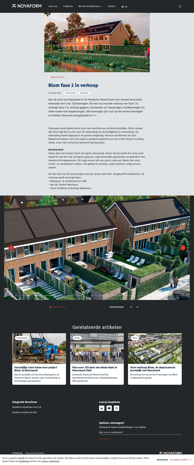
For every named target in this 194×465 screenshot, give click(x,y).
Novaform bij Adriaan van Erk (26, 407)
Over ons (53, 6)
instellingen (24, 461)
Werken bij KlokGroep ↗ (90, 6)
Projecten (68, 6)
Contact (111, 6)
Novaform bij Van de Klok (24, 412)
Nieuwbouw (84, 93)
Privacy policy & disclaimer (34, 453)
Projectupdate (71, 93)
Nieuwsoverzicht (57, 77)
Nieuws (77, 338)
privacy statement (50, 461)
